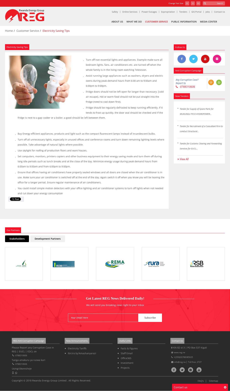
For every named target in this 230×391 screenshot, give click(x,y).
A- (187, 3)
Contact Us (219, 11)
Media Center (208, 21)
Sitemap (213, 380)
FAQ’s (201, 380)
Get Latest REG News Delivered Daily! (115, 298)
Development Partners (48, 238)
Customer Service (156, 21)
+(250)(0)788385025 (183, 357)
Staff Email (127, 353)
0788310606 (187, 87)
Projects (125, 367)
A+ (198, 3)
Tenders (183, 11)
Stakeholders (17, 238)
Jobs (208, 11)
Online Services (129, 11)
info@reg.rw (180, 362)
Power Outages (149, 11)
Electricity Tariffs (77, 348)
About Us (117, 21)
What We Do (134, 21)
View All (184, 159)
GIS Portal (196, 11)
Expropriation (168, 11)
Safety (115, 11)
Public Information (184, 21)
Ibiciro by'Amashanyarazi (82, 353)
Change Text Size (176, 3)
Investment (127, 362)
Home (9, 31)
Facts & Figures (129, 348)
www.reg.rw (179, 352)
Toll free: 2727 (195, 362)
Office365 (126, 358)
